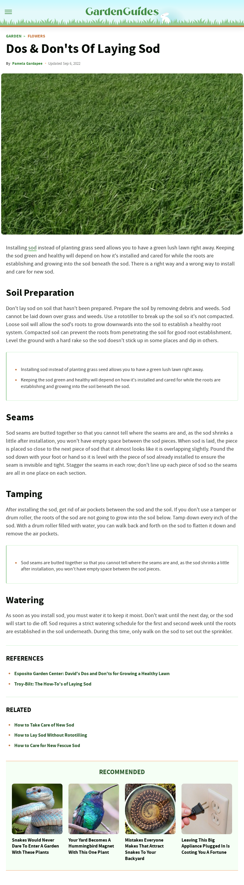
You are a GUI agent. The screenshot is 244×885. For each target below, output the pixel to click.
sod (32, 248)
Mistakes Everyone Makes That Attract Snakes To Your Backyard (144, 849)
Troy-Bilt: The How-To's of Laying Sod (52, 684)
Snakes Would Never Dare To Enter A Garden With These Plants (35, 846)
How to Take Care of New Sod (44, 725)
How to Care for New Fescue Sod (47, 746)
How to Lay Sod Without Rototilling (50, 735)
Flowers (36, 36)
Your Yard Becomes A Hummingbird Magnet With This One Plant (91, 846)
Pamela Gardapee (27, 63)
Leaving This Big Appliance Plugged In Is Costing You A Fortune (206, 846)
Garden (13, 36)
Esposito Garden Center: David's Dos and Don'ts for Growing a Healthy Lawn (92, 674)
